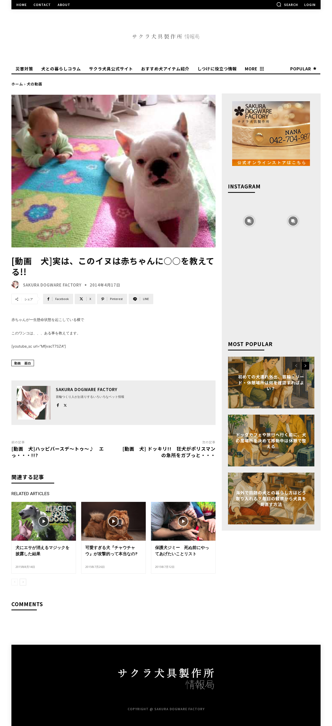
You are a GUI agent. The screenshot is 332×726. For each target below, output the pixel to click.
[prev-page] (14, 582)
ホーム (17, 83)
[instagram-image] (249, 220)
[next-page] (23, 582)
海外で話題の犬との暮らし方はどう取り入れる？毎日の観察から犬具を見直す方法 (271, 499)
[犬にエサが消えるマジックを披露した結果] (43, 521)
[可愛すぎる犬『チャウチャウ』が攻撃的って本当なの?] (113, 521)
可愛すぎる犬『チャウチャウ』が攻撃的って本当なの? (111, 551)
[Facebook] (58, 404)
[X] (65, 404)
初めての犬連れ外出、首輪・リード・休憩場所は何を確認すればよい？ (271, 383)
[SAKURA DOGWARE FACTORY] (16, 285)
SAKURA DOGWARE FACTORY (52, 285)
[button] (287, 4)
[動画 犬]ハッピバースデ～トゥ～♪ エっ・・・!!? (57, 451)
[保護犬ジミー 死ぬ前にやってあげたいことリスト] (183, 521)
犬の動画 (34, 83)
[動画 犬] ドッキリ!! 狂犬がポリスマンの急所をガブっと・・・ (169, 451)
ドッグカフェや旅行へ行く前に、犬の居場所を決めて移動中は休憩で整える (271, 441)
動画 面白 (22, 363)
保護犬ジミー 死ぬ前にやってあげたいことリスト (182, 551)
